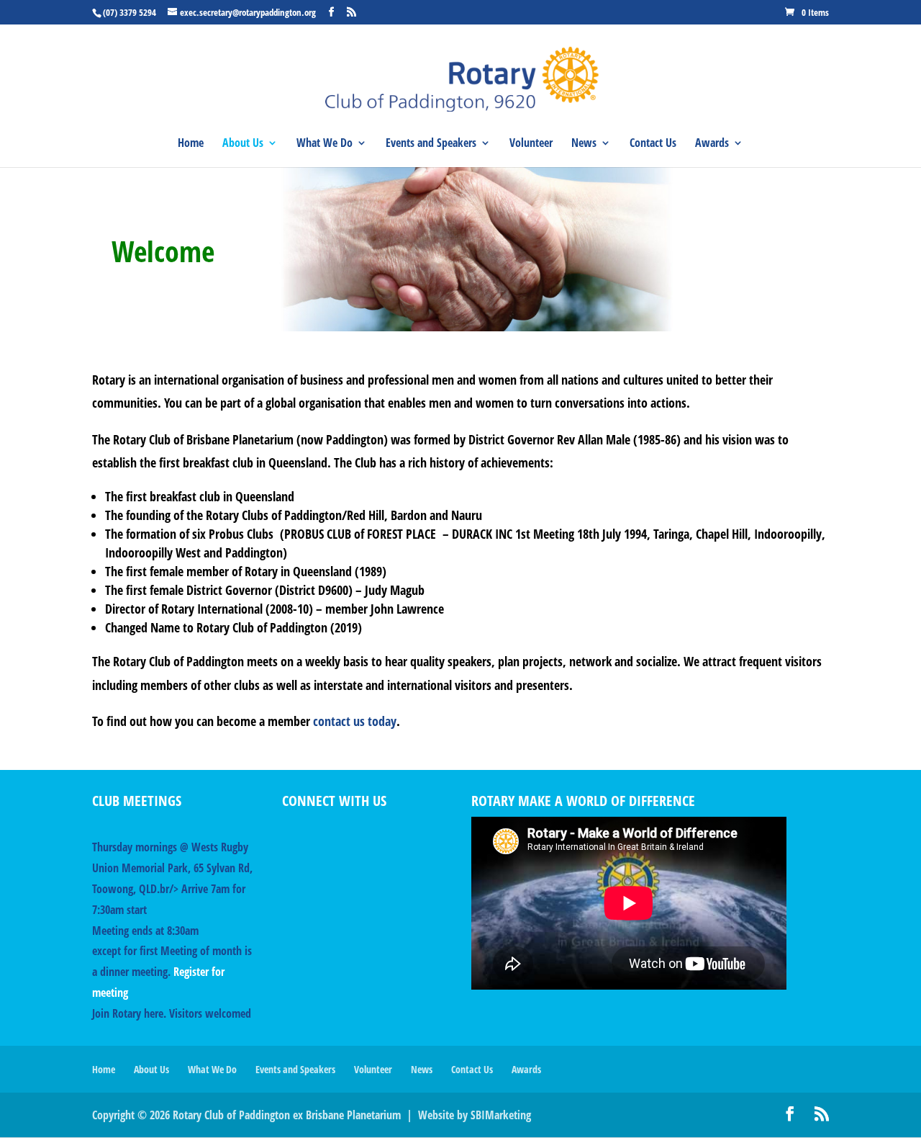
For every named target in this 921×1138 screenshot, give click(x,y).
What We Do (324, 144)
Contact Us (653, 144)
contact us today (354, 721)
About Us (242, 144)
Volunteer (531, 144)
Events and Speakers (431, 144)
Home (191, 144)
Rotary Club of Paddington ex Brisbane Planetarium (287, 1115)
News (583, 144)
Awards (712, 144)
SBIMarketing (501, 1115)
